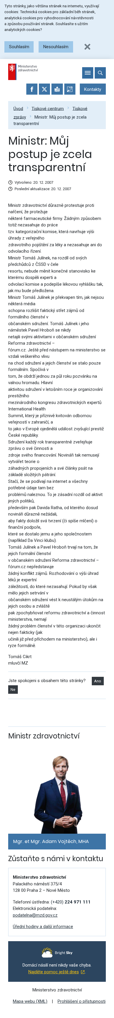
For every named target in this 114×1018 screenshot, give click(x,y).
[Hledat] (100, 72)
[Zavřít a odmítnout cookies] (87, 46)
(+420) (71, 902)
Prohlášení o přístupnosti (82, 1001)
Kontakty (92, 89)
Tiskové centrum (48, 108)
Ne (13, 689)
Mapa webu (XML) (30, 1001)
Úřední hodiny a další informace (43, 926)
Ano (97, 681)
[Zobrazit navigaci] (87, 72)
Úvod (18, 108)
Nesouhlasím (55, 46)
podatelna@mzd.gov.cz (35, 915)
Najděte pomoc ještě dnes (53, 971)
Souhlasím (19, 46)
